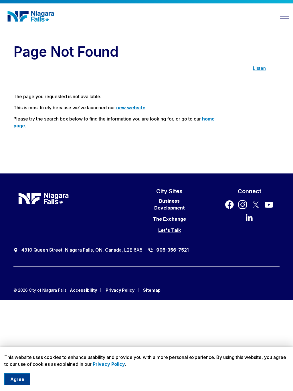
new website (130, 107)
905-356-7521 (172, 250)
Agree (17, 379)
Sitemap (152, 290)
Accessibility (83, 290)
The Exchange (169, 219)
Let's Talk (169, 230)
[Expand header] (284, 16)
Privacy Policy (109, 364)
